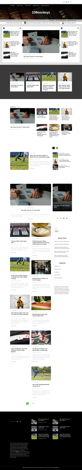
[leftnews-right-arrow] (4, 28)
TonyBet (17, 451)
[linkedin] (66, 2)
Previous (23, 45)
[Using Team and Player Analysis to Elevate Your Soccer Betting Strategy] (7, 23)
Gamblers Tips (28, 5)
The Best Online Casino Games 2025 (33, 86)
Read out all (32, 165)
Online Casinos (20, 5)
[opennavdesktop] (70, 2)
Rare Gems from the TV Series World (15, 53)
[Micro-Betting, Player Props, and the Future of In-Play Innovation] (45, 23)
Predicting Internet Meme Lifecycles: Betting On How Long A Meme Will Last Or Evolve (54, 134)
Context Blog (56, 467)
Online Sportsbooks (45, 5)
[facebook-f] (63, 2)
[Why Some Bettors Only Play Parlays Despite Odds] (41, 303)
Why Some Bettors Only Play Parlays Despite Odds (40, 315)
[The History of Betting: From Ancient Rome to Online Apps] (41, 337)
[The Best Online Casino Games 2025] (33, 77)
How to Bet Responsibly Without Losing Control (41, 385)
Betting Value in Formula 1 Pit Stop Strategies (66, 133)
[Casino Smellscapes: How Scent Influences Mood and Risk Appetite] (7, 45)
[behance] (68, 2)
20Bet (57, 286)
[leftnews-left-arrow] (20, 28)
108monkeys (41, 12)
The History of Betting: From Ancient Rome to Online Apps (40, 349)
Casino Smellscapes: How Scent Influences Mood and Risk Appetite (14, 43)
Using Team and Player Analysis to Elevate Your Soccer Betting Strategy (25, 22)
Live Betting (12, 5)
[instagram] (61, 218)
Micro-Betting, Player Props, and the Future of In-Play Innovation (62, 22)
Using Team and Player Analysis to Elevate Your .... (65, 167)
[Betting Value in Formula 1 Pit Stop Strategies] (66, 127)
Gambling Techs (36, 5)
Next (59, 45)
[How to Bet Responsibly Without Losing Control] (41, 373)
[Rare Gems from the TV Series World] (7, 55)
